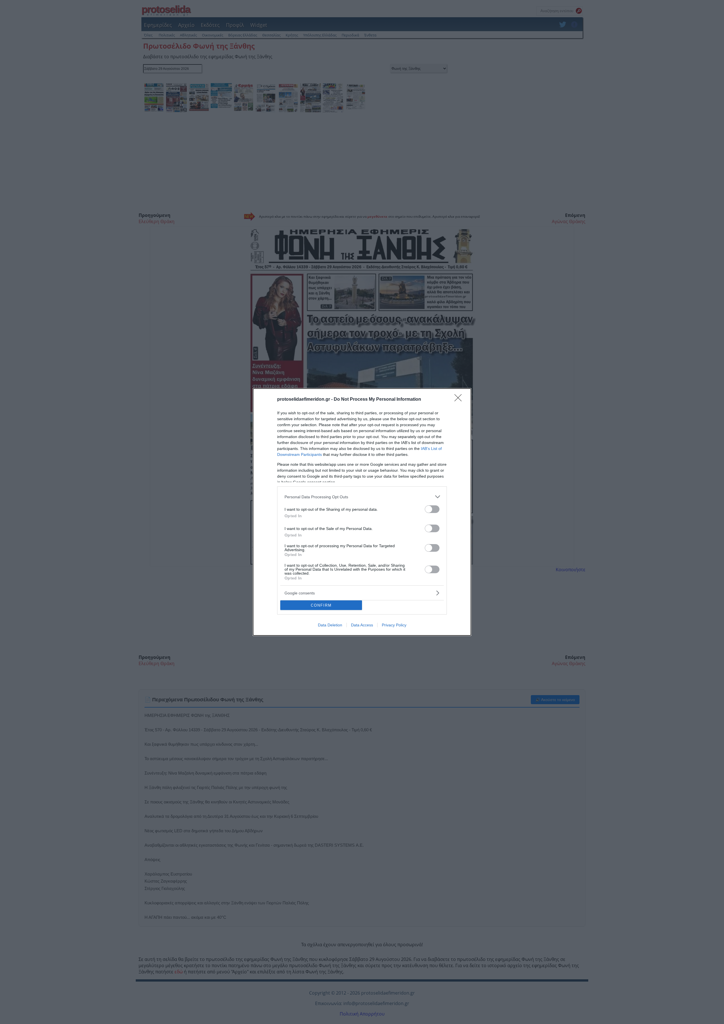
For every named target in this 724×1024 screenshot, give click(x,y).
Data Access (362, 625)
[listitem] (362, 497)
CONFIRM (321, 605)
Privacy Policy (394, 625)
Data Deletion (330, 625)
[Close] (459, 399)
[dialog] (362, 512)
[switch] (432, 509)
